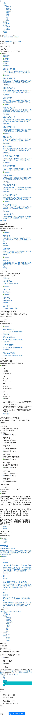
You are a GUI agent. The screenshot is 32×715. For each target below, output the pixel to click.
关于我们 (5, 4)
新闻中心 (5, 25)
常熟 (29, 672)
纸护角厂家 (12, 37)
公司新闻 (8, 26)
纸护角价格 (17, 37)
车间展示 (8, 23)
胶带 (7, 19)
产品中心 (5, 5)
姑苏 (2, 674)
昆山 (24, 672)
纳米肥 (19, 611)
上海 (19, 672)
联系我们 (5, 32)
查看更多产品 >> (4, 220)
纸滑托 (7, 20)
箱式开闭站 (14, 611)
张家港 (26, 672)
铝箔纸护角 (8, 8)
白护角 (7, 16)
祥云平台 (11, 674)
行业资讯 (8, 28)
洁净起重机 (2, 611)
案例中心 (5, 22)
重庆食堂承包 (9, 611)
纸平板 (7, 13)
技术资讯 (8, 29)
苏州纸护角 (7, 37)
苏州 (21, 672)
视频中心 (5, 31)
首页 (4, 2)
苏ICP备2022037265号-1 (8, 671)
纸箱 (7, 17)
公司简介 (5, 526)
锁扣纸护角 (8, 7)
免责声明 (16, 674)
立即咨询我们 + (6, 414)
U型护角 (8, 14)
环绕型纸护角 (9, 11)
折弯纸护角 (8, 10)
